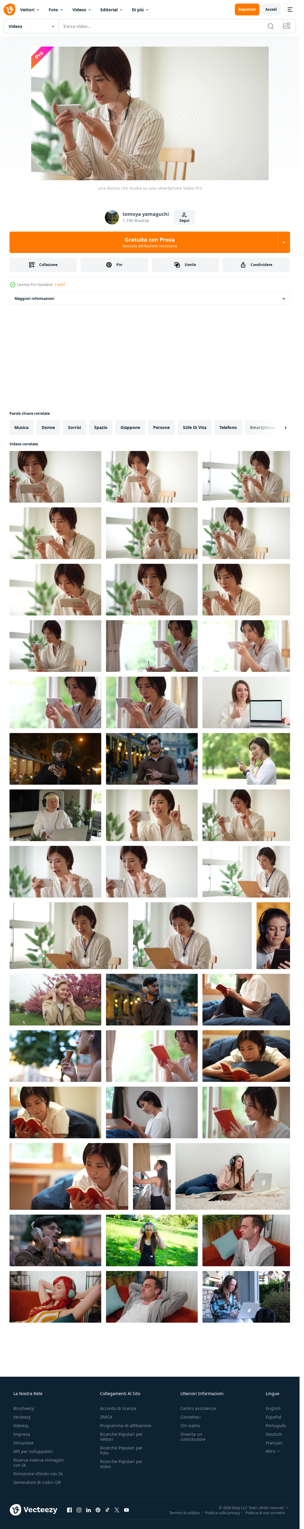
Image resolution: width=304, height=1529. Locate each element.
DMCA (106, 1417)
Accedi (271, 9)
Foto (53, 9)
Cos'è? (60, 284)
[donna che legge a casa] (152, 1056)
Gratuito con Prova (150, 242)
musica (21, 427)
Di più (138, 9)
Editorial (109, 9)
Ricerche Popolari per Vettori (121, 1436)
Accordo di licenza (118, 1408)
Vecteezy (22, 1417)
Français (274, 1443)
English (273, 1408)
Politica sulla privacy (222, 1512)
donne (48, 427)
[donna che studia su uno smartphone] (152, 646)
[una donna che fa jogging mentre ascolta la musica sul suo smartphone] (248, 759)
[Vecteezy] (9, 9)
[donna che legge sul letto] (248, 999)
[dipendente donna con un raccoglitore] (248, 872)
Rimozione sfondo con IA (38, 1473)
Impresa (21, 1434)
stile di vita (194, 427)
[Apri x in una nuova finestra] (117, 1509)
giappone (130, 427)
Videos (79, 9)
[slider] (156, 167)
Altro (270, 1451)
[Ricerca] (270, 26)
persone (161, 427)
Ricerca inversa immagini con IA (38, 1462)
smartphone (263, 427)
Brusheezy (23, 1408)
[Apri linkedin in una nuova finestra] (88, 1509)
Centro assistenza (198, 1408)
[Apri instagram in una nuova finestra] (79, 1509)
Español (273, 1417)
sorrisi (74, 427)
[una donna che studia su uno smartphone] (55, 477)
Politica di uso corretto (265, 1512)
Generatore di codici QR (37, 1482)
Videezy (20, 1425)
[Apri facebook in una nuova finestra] (69, 1509)
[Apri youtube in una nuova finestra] (126, 1509)
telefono (228, 427)
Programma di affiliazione (125, 1425)
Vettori (27, 9)
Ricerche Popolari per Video (121, 1464)
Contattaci (190, 1417)
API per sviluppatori (33, 1451)
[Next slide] (280, 427)
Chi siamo (190, 1425)
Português (276, 1425)
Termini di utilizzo (184, 1512)
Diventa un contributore (192, 1436)
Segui (184, 220)
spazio (100, 427)
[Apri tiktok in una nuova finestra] (107, 1509)
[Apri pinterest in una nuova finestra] (98, 1509)
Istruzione (23, 1443)
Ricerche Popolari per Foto (121, 1450)
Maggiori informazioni (34, 298)
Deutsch (274, 1434)
